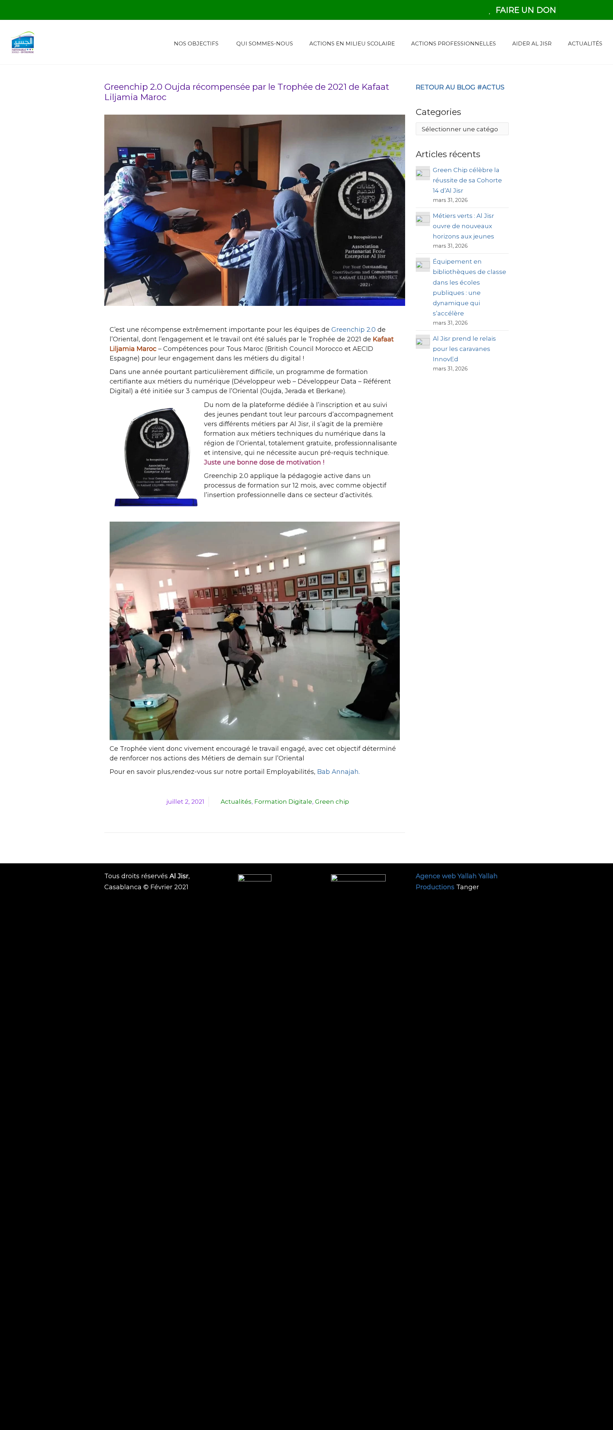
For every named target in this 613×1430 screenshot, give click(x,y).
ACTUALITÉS (584, 43)
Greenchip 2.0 (353, 330)
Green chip (332, 801)
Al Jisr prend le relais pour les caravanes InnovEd (464, 349)
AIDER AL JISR (531, 43)
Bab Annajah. (337, 772)
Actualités (236, 801)
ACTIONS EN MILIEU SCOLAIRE (351, 43)
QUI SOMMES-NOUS (263, 43)
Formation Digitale (283, 801)
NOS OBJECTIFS (195, 43)
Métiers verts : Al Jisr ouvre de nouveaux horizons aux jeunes (464, 226)
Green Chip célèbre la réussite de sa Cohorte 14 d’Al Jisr (467, 180)
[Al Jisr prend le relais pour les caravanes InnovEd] (423, 603)
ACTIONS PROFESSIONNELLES (453, 43)
